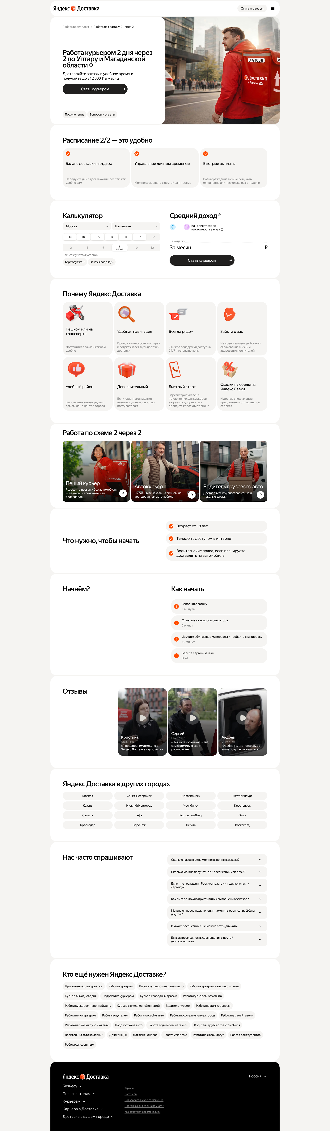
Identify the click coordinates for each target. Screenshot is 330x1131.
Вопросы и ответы (102, 114)
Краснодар (87, 825)
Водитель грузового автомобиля (217, 1025)
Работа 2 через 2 (175, 1035)
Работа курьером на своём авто (161, 986)
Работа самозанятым (79, 1044)
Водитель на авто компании (84, 1035)
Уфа (139, 815)
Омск (242, 815)
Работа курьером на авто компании (214, 986)
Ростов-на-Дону (191, 815)
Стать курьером (252, 8)
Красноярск (242, 805)
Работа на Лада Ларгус (208, 1035)
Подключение (74, 114)
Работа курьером (121, 986)
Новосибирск (190, 796)
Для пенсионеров (145, 1035)
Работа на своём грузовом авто (87, 1025)
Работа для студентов (245, 1035)
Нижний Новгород (139, 805)
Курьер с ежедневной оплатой (138, 1005)
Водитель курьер (178, 1005)
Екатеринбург (242, 796)
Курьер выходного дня (80, 996)
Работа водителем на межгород (192, 1015)
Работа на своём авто (149, 1015)
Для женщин (118, 1035)
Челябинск (190, 805)
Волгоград (242, 825)
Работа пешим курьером (213, 1005)
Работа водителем (76, 27)
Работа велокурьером (80, 1015)
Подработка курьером (118, 996)
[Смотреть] (142, 722)
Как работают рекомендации (142, 1111)
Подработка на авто (128, 1025)
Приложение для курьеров (84, 986)
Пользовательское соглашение (144, 1099)
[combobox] (85, 226)
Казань (87, 805)
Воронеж (139, 825)
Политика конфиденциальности (144, 1105)
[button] (217, 859)
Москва (87, 796)
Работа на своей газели (237, 1015)
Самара (87, 815)
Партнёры (131, 1094)
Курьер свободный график (158, 996)
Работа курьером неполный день (88, 1005)
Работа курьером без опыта (202, 996)
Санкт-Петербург (139, 796)
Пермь (190, 825)
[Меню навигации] (273, 8)
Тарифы (129, 1088)
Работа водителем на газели (168, 1025)
